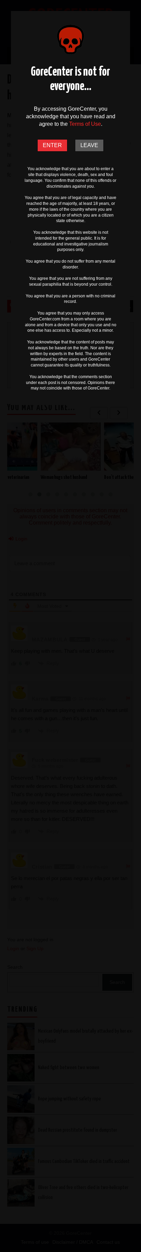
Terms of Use (85, 124)
